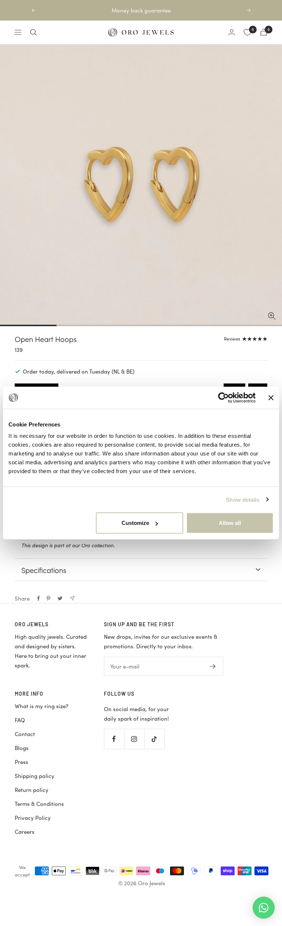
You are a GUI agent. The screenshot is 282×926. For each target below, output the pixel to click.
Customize (135, 523)
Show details (242, 499)
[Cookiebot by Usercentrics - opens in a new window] (223, 397)
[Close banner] (271, 397)
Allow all (230, 523)
